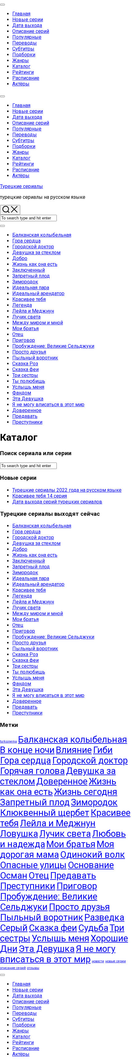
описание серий (13, 968)
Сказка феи (25, 369)
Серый (14, 928)
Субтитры (23, 49)
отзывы (33, 968)
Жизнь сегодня (85, 792)
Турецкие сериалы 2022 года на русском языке (67, 490)
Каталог (21, 66)
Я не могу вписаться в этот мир (48, 404)
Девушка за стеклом (36, 252)
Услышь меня (28, 387)
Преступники (27, 422)
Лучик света (26, 317)
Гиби (103, 750)
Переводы (24, 43)
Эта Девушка (27, 399)
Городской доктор (33, 247)
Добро (19, 258)
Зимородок (25, 282)
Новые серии (27, 19)
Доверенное (26, 410)
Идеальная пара (30, 288)
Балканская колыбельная (41, 235)
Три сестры (25, 375)
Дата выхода (27, 25)
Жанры (20, 60)
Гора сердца (26, 241)
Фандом (21, 393)
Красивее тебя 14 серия (39, 496)
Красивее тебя (29, 299)
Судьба (93, 928)
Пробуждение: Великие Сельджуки (53, 346)
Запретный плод (31, 276)
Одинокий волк (92, 854)
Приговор (23, 340)
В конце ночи (27, 750)
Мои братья (25, 328)
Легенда (22, 305)
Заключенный (28, 270)
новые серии (115, 961)
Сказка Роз (25, 364)
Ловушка (19, 833)
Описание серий (30, 31)
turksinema (8, 741)
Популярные (26, 37)
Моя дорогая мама (57, 849)
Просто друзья (29, 352)
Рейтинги (23, 72)
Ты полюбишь (28, 381)
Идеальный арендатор (38, 293)
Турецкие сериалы (21, 186)
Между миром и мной (37, 323)
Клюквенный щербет (44, 813)
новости (98, 961)
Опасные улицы (33, 865)
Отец (17, 334)
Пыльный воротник (35, 358)
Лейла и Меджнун (33, 311)
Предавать (24, 416)
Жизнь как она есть (34, 264)
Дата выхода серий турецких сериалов (57, 502)
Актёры (20, 84)
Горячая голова (32, 771)
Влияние (74, 750)
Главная (21, 14)
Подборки (23, 55)
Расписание (25, 78)
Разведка (104, 917)
